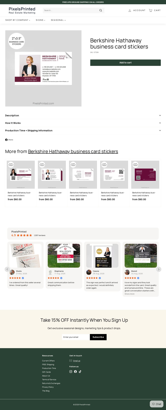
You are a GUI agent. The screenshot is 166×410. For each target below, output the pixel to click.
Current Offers (48, 360)
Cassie (96, 271)
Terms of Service (49, 379)
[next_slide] (158, 269)
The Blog (45, 391)
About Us (46, 375)
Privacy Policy (48, 387)
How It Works (13, 122)
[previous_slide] (7, 269)
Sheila (19, 271)
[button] (129, 294)
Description (12, 115)
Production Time (49, 368)
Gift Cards (46, 372)
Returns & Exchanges (51, 383)
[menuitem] (18, 20)
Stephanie (59, 271)
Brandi (134, 271)
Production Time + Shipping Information (28, 130)
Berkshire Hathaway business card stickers (73, 151)
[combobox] (73, 10)
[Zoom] (43, 68)
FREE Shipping (48, 364)
